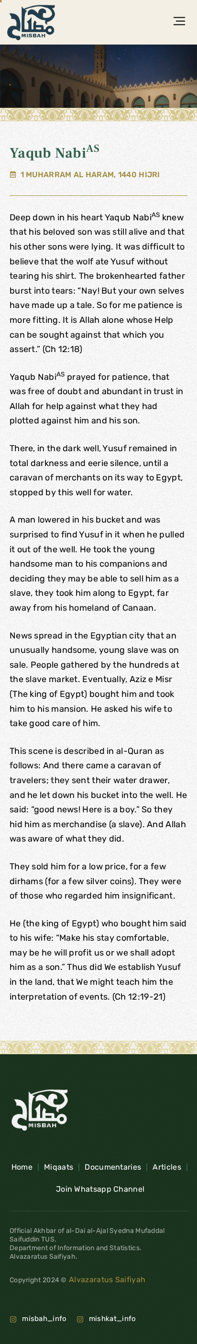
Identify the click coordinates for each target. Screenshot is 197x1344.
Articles (167, 1167)
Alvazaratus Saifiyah (106, 1279)
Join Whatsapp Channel (100, 1189)
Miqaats (58, 1167)
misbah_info (44, 1318)
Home (22, 1167)
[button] (179, 22)
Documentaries (113, 1167)
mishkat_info (112, 1318)
